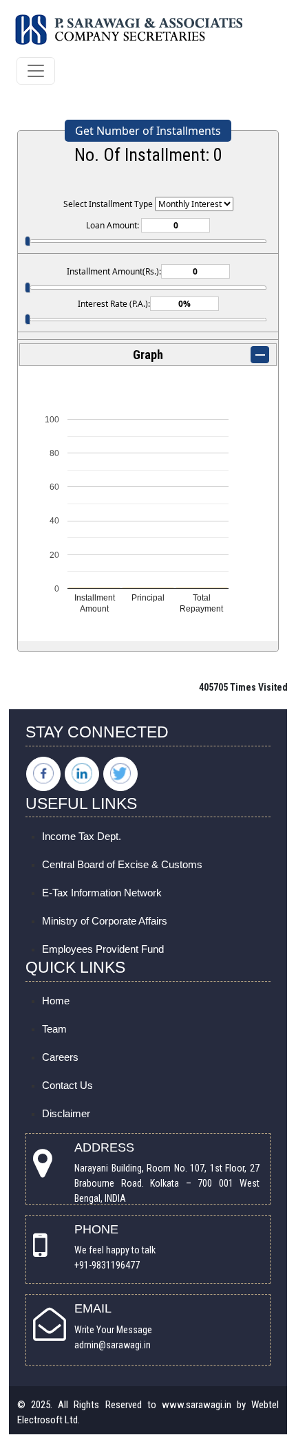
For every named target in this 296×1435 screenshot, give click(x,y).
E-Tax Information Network (102, 892)
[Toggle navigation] (36, 71)
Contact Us (67, 1085)
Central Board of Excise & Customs (122, 864)
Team (54, 1029)
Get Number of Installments (148, 130)
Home (56, 1000)
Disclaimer (66, 1113)
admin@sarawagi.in (112, 1344)
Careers (60, 1057)
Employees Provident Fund (103, 949)
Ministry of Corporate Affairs (104, 921)
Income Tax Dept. (81, 836)
